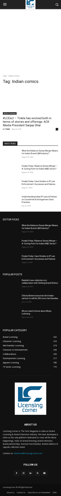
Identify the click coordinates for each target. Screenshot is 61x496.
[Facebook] (16, 473)
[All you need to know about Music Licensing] (11, 315)
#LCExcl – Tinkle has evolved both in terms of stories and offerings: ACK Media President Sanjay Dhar (27, 121)
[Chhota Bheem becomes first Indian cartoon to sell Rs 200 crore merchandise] (11, 300)
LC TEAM (6, 129)
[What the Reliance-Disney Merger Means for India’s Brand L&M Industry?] (11, 155)
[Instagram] (23, 473)
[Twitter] (37, 473)
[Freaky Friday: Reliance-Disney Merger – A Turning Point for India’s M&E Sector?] (11, 170)
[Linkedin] (30, 473)
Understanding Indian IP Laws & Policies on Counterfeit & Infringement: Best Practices (39, 199)
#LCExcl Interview (10, 113)
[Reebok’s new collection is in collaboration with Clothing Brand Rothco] (11, 285)
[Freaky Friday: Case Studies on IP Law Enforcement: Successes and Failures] (11, 186)
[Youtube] (44, 473)
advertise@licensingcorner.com (28, 453)
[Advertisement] (30, 41)
